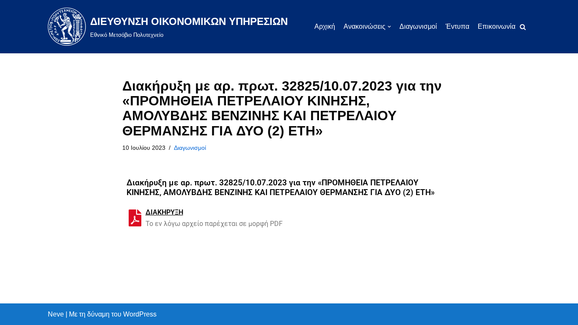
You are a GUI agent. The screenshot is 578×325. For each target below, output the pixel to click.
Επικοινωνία (496, 26)
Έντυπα (457, 26)
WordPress (140, 314)
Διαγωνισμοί (418, 26)
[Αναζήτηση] (523, 27)
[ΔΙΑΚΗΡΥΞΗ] (135, 217)
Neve (56, 314)
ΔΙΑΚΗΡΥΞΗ (164, 212)
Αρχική (324, 26)
